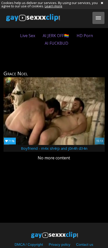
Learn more (53, 6)
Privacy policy (59, 244)
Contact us (84, 244)
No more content (54, 158)
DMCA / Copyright (29, 244)
